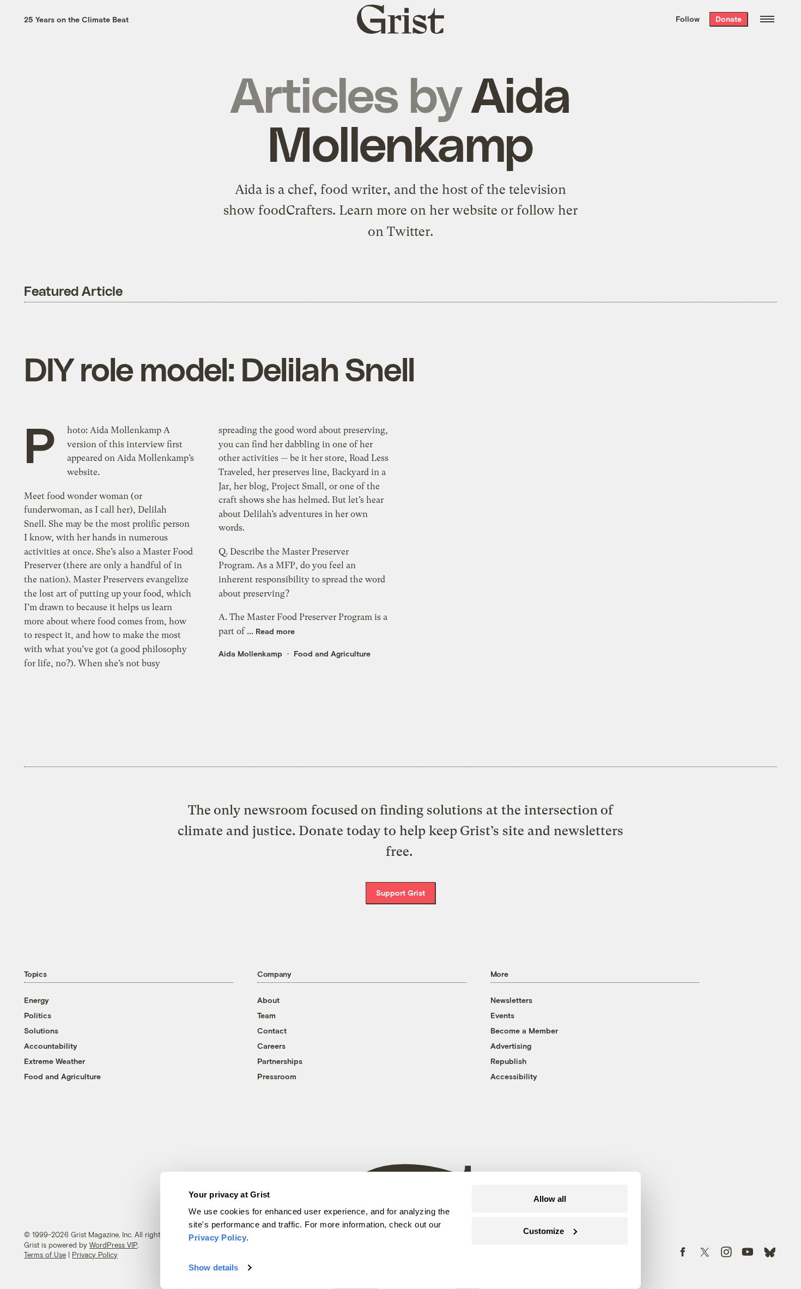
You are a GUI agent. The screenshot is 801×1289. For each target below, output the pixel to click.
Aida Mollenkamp (250, 653)
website (474, 210)
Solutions (41, 1030)
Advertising (510, 1045)
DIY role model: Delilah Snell (219, 368)
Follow (688, 18)
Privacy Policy (95, 1254)
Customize (543, 1230)
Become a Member (524, 1030)
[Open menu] (767, 19)
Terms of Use (45, 1254)
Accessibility (513, 1076)
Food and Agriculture (332, 653)
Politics (37, 1015)
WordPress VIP (113, 1245)
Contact (272, 1030)
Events (502, 1015)
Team (266, 1015)
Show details (213, 1267)
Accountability (50, 1045)
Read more (275, 631)
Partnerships (279, 1061)
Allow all (549, 1198)
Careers (271, 1045)
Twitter (408, 231)
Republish (508, 1061)
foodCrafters (295, 210)
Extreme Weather (54, 1061)
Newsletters (511, 1000)
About (268, 1000)
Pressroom (276, 1076)
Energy (36, 1000)
